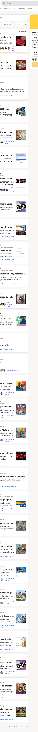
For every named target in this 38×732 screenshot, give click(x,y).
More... (19, 24)
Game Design (7, 24)
